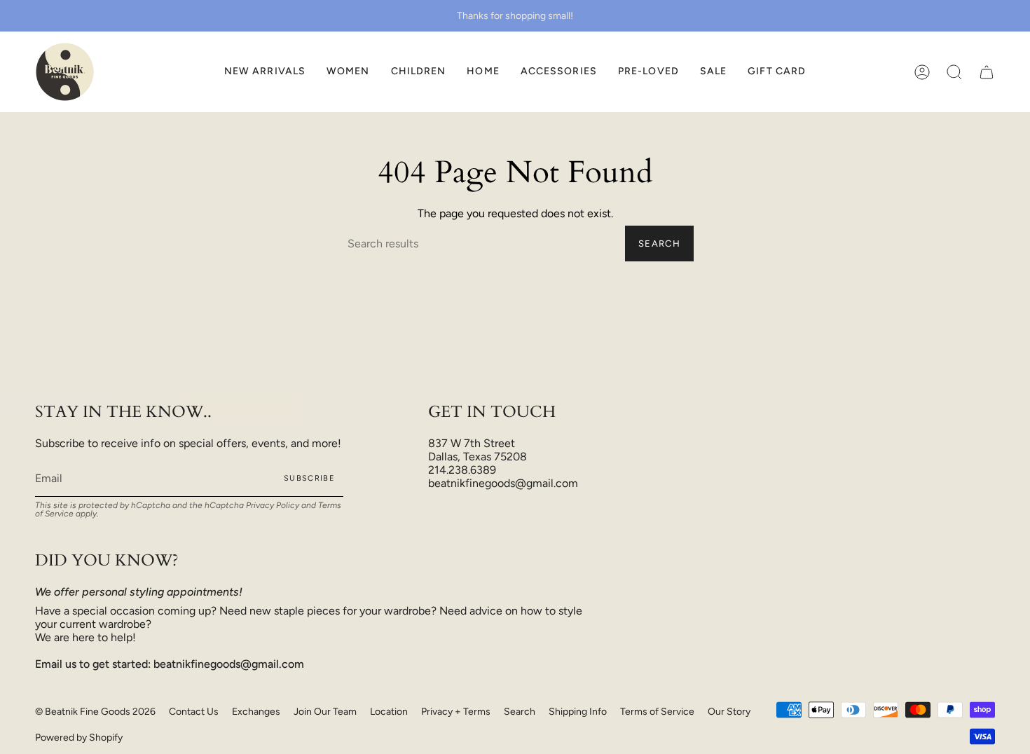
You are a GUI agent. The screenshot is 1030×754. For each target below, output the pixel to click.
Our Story (729, 712)
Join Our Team (325, 712)
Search (659, 243)
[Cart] (986, 72)
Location (389, 712)
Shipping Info (578, 712)
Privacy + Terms (455, 712)
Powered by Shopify (79, 737)
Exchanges (256, 712)
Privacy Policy (272, 505)
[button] (348, 72)
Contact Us (194, 712)
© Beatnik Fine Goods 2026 (95, 712)
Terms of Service (657, 712)
